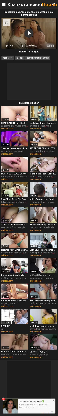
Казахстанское (14, 4)
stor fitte (27, 253)
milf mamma (7, 253)
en (2, 151)
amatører (19, 202)
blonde (33, 176)
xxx (2, 303)
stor (37, 227)
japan (42, 354)
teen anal (5, 354)
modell (20, 58)
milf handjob (7, 278)
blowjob (41, 126)
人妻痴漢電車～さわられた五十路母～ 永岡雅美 (43, 275)
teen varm (34, 151)
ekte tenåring (26, 354)
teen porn (40, 329)
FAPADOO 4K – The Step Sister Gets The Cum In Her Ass (14, 351)
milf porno (48, 253)
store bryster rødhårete (38, 58)
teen (32, 227)
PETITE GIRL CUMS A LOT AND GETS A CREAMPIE (43, 148)
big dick (47, 278)
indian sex (39, 303)
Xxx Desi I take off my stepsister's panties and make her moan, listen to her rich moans (43, 300)
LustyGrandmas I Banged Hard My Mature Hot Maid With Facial (43, 123)
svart (20, 151)
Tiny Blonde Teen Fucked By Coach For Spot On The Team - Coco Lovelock (43, 174)
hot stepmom (36, 253)
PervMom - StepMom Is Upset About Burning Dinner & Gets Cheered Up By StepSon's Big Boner (14, 275)
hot (41, 151)
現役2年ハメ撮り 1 (38, 351)
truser (18, 126)
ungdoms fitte (7, 126)
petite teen (49, 151)
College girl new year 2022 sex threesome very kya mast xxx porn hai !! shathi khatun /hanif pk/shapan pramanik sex (14, 300)
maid (48, 126)
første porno (7, 176)
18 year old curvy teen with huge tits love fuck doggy (43, 224)
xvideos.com (7, 128)
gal (47, 354)
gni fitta (33, 126)
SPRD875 (5, 326)
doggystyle (51, 329)
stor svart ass (10, 151)
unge (55, 176)
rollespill (18, 253)
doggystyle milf (21, 278)
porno (32, 329)
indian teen (50, 303)
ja (2, 329)
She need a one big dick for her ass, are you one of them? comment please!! (14, 148)
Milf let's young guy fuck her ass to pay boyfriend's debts (43, 199)
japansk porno (36, 278)
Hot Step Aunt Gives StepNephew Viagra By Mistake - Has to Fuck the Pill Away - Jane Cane (14, 250)
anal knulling (39, 202)
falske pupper (7, 202)
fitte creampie (18, 227)
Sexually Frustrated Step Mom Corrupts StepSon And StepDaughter (43, 250)
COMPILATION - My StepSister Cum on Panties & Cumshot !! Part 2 (14, 123)
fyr (31, 202)
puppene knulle (47, 227)
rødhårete (7, 58)
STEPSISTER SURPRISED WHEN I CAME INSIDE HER (14, 224)
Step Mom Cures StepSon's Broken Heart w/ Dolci (14, 199)
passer (28, 202)
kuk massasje (20, 176)
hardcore (50, 202)
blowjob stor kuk (44, 176)
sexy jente (10, 303)
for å (32, 303)
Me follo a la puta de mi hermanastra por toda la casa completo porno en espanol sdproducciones (43, 326)
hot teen (15, 354)
